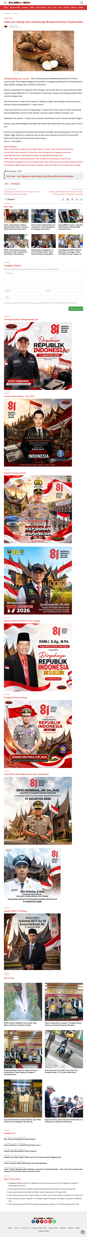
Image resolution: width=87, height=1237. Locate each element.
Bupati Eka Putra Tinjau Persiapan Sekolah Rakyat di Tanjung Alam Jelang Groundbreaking (64, 1121)
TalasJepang (15, 184)
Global (6, 18)
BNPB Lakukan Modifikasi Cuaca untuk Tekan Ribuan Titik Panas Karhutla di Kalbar (20, 1024)
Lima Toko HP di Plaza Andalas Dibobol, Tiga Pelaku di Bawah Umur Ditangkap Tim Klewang (22, 1121)
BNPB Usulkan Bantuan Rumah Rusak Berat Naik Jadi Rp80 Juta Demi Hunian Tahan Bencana (37, 159)
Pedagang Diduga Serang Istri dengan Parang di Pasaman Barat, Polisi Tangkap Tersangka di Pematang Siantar (20, 1072)
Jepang (26, 78)
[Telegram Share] (77, 199)
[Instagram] (46, 1222)
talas (6, 184)
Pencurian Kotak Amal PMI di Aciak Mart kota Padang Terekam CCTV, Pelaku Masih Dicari (61, 1071)
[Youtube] (50, 1222)
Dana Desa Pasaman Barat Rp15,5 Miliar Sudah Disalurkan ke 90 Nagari (35, 1192)
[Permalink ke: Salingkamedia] (6, 26)
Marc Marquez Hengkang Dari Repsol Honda (19, 1139)
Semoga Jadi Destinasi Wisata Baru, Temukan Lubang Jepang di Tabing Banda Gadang (66, 191)
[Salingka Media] (19, 2)
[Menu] (5, 3)
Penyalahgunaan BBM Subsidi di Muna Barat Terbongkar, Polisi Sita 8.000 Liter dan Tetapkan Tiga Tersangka (42, 165)
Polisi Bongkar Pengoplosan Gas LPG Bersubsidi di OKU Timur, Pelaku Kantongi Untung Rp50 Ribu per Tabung (43, 162)
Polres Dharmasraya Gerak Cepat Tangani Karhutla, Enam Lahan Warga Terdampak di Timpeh (44, 1195)
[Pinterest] (42, 1222)
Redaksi (63, 1228)
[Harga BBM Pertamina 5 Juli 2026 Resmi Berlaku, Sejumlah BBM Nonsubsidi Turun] (70, 216)
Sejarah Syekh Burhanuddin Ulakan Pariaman (20, 1151)
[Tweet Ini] (67, 199)
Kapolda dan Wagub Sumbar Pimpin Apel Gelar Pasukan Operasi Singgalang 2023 (32, 1157)
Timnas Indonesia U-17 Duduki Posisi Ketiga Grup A (22, 1145)
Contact (16, 1228)
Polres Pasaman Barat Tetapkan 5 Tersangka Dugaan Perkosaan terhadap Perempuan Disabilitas (63, 1024)
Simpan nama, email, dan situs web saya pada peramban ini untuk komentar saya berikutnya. (41, 303)
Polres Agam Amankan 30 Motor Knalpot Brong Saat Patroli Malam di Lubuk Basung (40, 1189)
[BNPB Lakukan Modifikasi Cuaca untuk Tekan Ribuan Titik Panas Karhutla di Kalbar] (23, 1002)
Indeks (77, 1228)
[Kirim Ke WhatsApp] (81, 199)
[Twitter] (37, 1222)
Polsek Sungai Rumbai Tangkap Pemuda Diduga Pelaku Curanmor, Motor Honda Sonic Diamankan (38, 149)
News (11, 18)
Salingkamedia (13, 26)
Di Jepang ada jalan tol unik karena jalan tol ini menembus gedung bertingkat (21, 191)
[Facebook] (33, 1222)
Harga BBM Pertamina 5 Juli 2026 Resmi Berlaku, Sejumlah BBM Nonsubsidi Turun (33, 155)
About (10, 1228)
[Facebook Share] (63, 199)
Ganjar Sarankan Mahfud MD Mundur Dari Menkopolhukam (25, 1163)
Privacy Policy (53, 1228)
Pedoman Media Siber (39, 1228)
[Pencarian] (81, 3)
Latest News (25, 1228)
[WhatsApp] (54, 1222)
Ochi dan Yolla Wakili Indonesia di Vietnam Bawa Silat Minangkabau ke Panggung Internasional (37, 152)
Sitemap (70, 1228)
